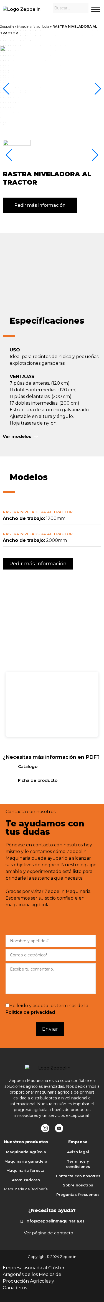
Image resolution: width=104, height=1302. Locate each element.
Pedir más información (39, 205)
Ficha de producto (37, 780)
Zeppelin (7, 26)
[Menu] (95, 9)
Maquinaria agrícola (33, 26)
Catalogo (27, 766)
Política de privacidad (30, 1012)
